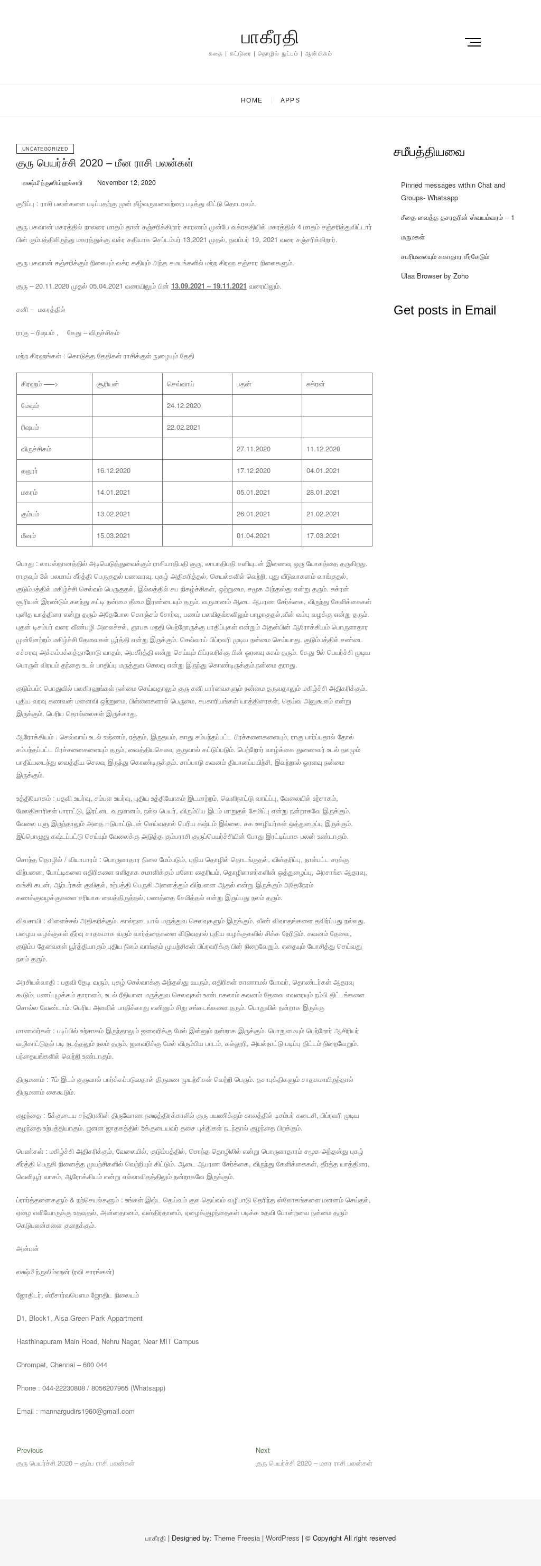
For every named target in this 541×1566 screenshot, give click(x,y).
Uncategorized (45, 148)
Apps (290, 100)
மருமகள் (413, 236)
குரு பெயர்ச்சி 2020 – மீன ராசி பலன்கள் (104, 163)
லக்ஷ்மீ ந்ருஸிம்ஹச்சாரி (52, 182)
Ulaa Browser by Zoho (435, 276)
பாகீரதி (270, 37)
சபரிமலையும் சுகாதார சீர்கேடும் (445, 256)
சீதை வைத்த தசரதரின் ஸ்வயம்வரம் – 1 (458, 217)
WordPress (283, 1538)
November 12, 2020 (126, 182)
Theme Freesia (237, 1538)
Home (252, 100)
